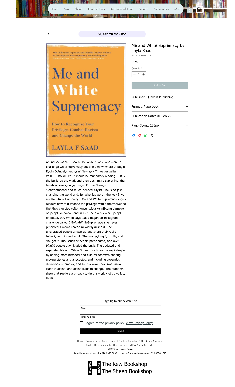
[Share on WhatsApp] (146, 135)
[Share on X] (152, 135)
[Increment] (144, 74)
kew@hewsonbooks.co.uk (86, 353)
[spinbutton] (139, 74)
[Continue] (48, 34)
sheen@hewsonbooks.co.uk (135, 353)
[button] (122, 9)
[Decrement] (134, 74)
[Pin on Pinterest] (140, 135)
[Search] (199, 9)
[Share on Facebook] (134, 135)
